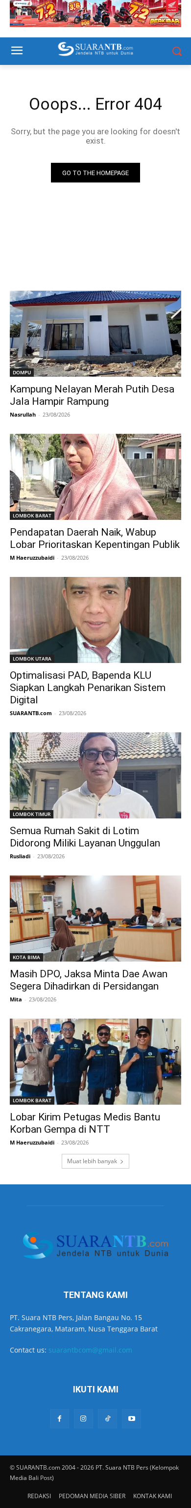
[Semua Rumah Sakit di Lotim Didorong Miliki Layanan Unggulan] (95, 775)
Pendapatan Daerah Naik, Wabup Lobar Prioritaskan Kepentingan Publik (95, 538)
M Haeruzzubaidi (32, 557)
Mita (16, 999)
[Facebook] (59, 1418)
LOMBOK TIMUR (31, 814)
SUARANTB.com (31, 713)
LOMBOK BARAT (32, 515)
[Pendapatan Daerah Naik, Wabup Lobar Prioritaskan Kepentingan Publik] (95, 477)
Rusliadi (20, 856)
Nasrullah (23, 414)
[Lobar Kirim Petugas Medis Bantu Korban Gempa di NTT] (95, 1062)
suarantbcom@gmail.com (90, 1350)
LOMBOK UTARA (32, 658)
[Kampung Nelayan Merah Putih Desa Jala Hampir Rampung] (95, 334)
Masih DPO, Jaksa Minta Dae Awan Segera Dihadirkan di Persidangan (88, 980)
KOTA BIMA (26, 957)
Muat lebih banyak (92, 1161)
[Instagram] (83, 1418)
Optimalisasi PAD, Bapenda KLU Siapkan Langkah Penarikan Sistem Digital (88, 687)
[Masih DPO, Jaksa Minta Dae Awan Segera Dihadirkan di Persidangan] (95, 918)
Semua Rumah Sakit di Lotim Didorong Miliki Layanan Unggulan (85, 837)
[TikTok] (107, 1418)
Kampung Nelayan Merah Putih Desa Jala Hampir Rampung (92, 395)
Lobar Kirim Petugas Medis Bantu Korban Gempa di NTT (85, 1123)
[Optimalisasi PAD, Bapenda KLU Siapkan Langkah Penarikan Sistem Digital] (95, 620)
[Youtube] (131, 1418)
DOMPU (22, 372)
